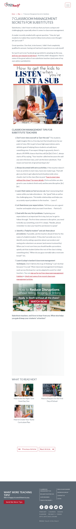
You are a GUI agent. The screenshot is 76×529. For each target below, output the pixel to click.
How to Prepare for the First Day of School (52, 394)
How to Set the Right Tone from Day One (24, 394)
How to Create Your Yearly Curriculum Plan (24, 415)
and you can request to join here (24, 55)
